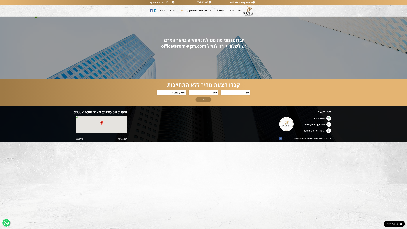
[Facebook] (151, 10)
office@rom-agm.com (314, 124)
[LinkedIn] (155, 10)
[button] (220, 10)
